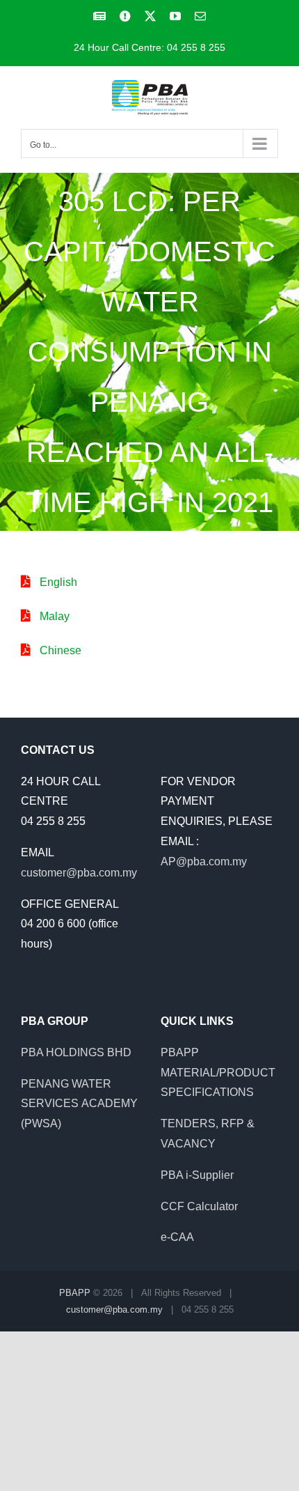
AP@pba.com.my (204, 861)
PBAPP (74, 1293)
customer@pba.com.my (79, 873)
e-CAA (177, 1237)
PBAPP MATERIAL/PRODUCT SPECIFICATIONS (218, 1072)
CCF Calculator (199, 1206)
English (58, 582)
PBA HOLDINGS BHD (76, 1052)
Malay (55, 616)
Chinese (60, 650)
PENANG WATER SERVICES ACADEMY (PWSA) (79, 1104)
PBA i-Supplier (197, 1175)
